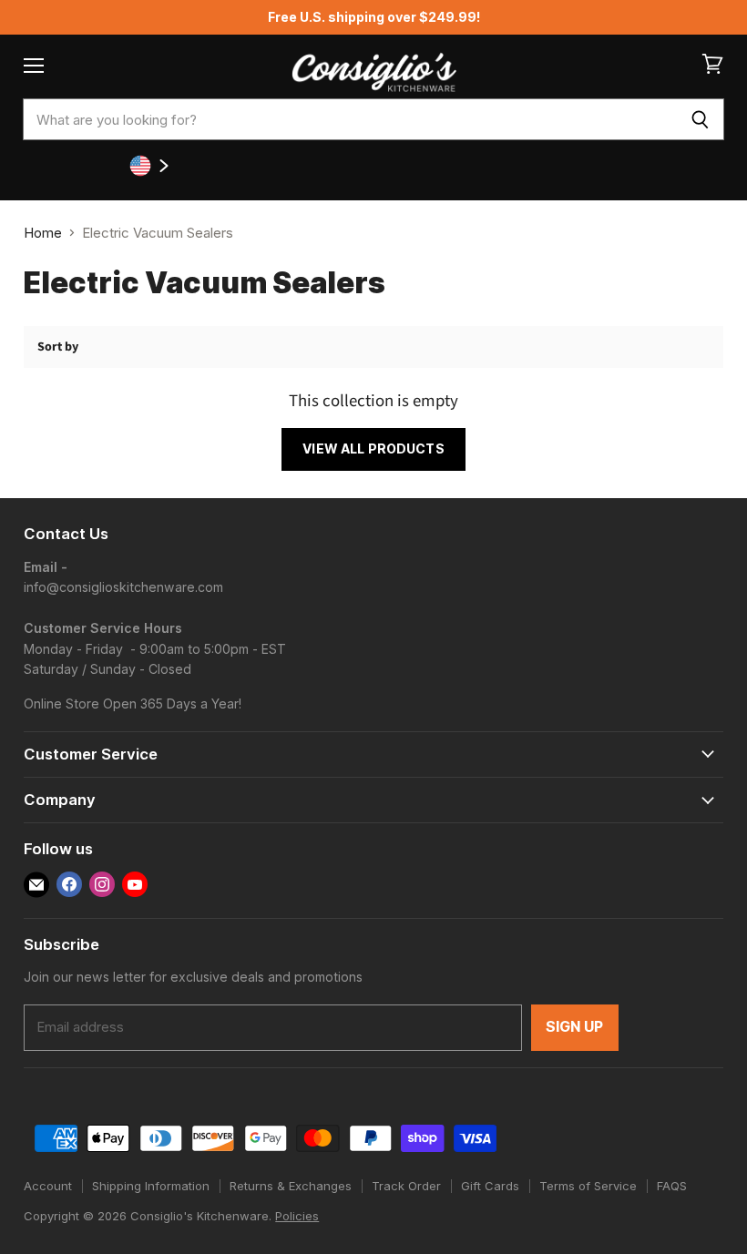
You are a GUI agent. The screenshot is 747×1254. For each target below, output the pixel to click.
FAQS (672, 1185)
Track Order (406, 1185)
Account (48, 1185)
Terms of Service (588, 1185)
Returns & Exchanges (291, 1185)
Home (43, 232)
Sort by (57, 347)
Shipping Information (151, 1185)
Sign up (575, 1026)
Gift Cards (490, 1185)
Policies (297, 1215)
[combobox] (349, 119)
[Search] (700, 119)
